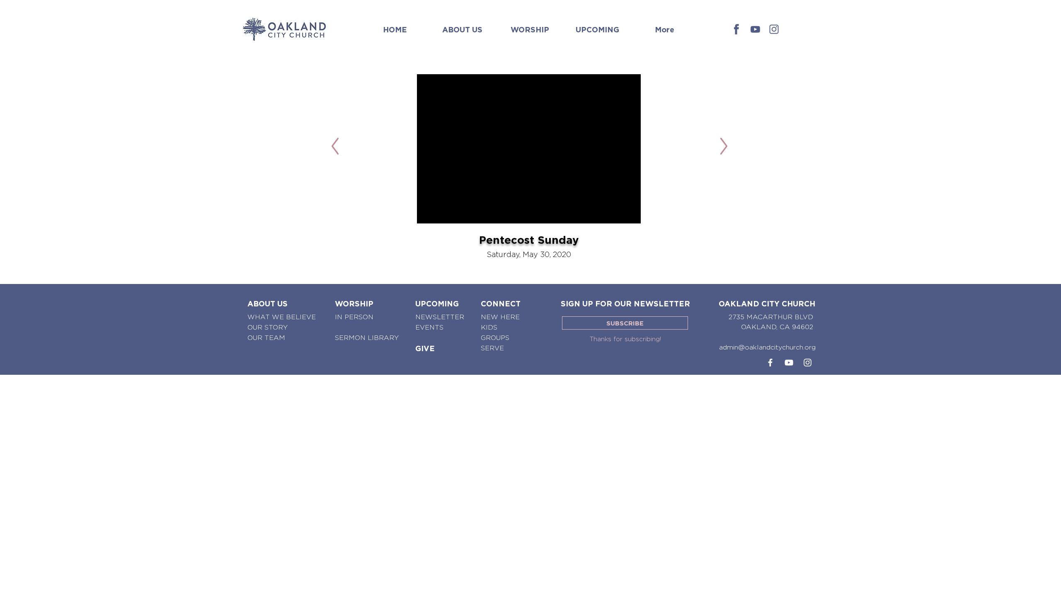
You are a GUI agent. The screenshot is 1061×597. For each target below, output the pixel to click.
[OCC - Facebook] (737, 29)
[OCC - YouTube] (789, 362)
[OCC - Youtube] (755, 29)
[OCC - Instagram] (774, 29)
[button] (462, 25)
